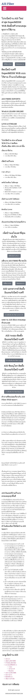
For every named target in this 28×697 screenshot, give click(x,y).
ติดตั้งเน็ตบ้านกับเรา (14, 256)
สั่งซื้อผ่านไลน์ (8, 64)
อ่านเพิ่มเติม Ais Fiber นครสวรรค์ (14, 315)
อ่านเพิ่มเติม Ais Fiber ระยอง (14, 360)
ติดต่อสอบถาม (20, 64)
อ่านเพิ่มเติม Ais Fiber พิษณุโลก (14, 391)
